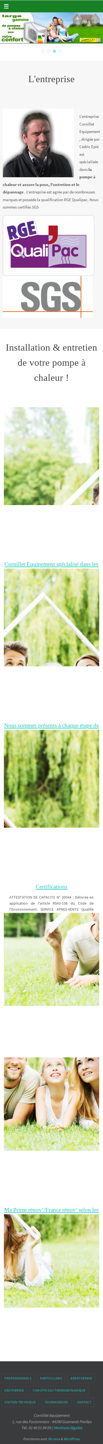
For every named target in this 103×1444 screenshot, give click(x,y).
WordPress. (72, 1439)
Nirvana (54, 1439)
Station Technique (20, 1402)
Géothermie (14, 1390)
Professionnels (17, 1378)
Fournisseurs (56, 1402)
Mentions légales (68, 1427)
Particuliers (51, 1378)
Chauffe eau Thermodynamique (59, 1390)
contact (84, 1402)
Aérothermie (81, 1378)
